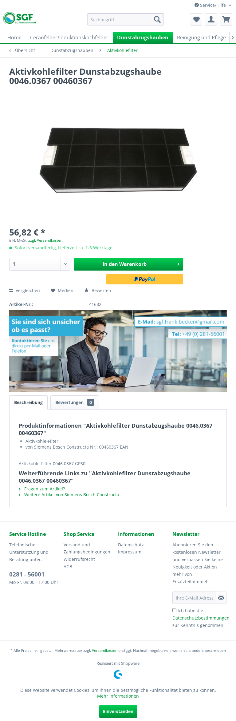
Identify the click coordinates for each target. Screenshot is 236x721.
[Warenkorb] (226, 19)
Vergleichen (27, 290)
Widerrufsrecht (79, 559)
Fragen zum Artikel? (44, 489)
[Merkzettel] (196, 19)
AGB (68, 566)
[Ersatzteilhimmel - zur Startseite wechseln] (19, 19)
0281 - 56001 (27, 574)
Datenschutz (131, 545)
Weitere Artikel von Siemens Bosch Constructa (71, 494)
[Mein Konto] (211, 19)
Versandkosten (104, 650)
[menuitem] (125, 19)
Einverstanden (118, 711)
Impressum (129, 552)
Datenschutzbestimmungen (201, 618)
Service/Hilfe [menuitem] (213, 5)
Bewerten (100, 290)
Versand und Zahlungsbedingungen (87, 548)
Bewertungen (73, 402)
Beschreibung (28, 402)
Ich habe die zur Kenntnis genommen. (201, 618)
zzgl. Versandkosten (45, 240)
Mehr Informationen (118, 696)
